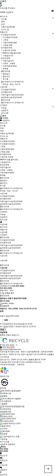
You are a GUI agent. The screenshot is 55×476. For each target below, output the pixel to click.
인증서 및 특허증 (7, 133)
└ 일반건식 (5, 76)
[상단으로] (48, 469)
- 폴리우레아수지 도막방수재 (12, 82)
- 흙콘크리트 (5, 71)
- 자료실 (3, 108)
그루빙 (3, 146)
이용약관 (20, 364)
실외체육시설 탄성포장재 (10, 204)
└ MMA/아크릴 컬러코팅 (10, 53)
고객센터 (3, 212)
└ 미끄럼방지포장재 (8, 37)
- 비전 (2, 24)
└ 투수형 (4, 79)
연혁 (2, 128)
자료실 (3, 214)
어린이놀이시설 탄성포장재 (11, 201)
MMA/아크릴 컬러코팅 (9, 160)
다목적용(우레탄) (7, 173)
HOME (3, 12)
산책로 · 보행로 (6, 170)
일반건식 (3, 183)
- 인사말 (3, 19)
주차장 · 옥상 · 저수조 (9, 191)
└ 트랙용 (4, 69)
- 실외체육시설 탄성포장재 (11, 97)
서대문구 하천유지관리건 (18, 326)
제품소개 (3, 139)
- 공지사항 (4, 113)
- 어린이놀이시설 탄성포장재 (12, 95)
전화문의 (11, 444)
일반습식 (3, 180)
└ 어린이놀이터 (7, 61)
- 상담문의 (4, 110)
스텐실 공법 (5, 152)
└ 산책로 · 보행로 (7, 63)
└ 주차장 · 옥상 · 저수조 (10, 84)
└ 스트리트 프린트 (8, 50)
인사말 (3, 126)
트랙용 (3, 175)
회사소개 (3, 123)
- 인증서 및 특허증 (7, 27)
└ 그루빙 (4, 40)
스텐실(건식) (5, 162)
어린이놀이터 (5, 167)
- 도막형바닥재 (6, 48)
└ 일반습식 (5, 74)
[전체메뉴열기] (1, 4)
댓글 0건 (3, 309)
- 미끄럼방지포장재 (8, 35)
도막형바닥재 (5, 154)
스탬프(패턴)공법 (7, 149)
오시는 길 (4, 136)
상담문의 (9, 12)
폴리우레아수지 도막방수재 (11, 188)
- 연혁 (2, 22)
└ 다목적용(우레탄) (8, 66)
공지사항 (3, 220)
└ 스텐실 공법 (6, 45)
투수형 (3, 186)
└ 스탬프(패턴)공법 (8, 42)
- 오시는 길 (4, 29)
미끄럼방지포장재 (7, 141)
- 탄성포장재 (5, 58)
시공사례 (3, 193)
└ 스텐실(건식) (6, 56)
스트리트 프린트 (6, 157)
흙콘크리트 (4, 178)
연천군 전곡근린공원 (16, 324)
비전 (2, 131)
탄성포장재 (4, 165)
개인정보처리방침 (7, 364)
